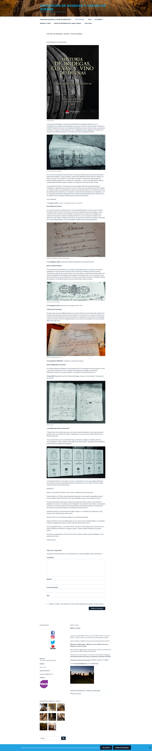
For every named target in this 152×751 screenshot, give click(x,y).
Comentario (51, 557)
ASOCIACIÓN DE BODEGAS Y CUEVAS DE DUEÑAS (73, 7)
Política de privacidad (75, 693)
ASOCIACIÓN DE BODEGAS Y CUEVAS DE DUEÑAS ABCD (55, 19)
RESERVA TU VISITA (45, 23)
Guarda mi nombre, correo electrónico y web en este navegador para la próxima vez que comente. (76, 604)
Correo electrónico (53, 587)
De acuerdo (106, 747)
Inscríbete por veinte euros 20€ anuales (80, 660)
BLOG (90, 19)
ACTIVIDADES (98, 19)
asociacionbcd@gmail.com (80, 663)
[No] (150, 747)
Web (48, 595)
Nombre (49, 579)
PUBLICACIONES (79, 19)
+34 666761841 (94, 663)
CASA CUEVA (88, 23)
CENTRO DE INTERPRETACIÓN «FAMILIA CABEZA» (67, 23)
